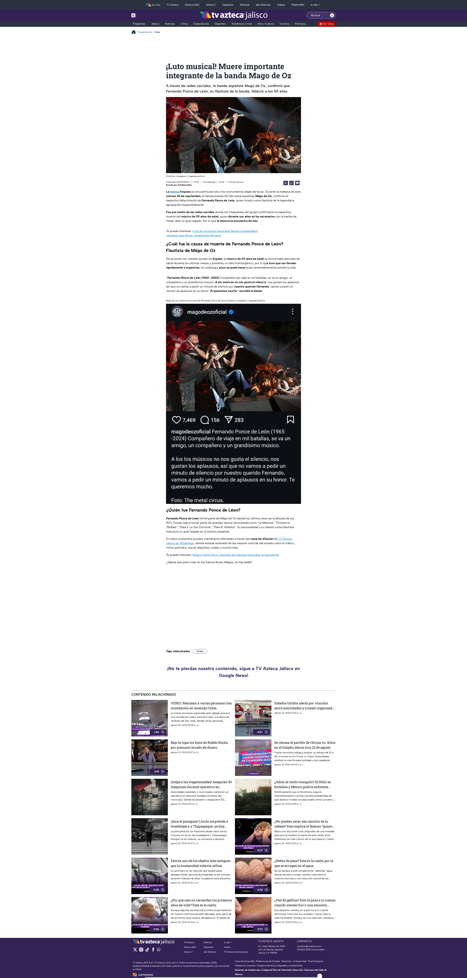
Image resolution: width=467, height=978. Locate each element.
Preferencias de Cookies (268, 961)
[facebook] (153, 950)
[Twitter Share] (285, 183)
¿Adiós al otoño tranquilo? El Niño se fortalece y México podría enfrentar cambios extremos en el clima (302, 784)
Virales (200, 651)
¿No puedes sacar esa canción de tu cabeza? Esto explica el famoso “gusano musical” (304, 824)
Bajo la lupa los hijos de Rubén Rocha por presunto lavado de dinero (199, 745)
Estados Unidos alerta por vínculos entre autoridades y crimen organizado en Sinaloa (304, 706)
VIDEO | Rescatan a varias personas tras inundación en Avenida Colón (201, 705)
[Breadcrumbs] (135, 32)
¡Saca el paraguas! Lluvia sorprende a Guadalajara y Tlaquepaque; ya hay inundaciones (199, 824)
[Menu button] (146, 15)
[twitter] (135, 950)
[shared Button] (291, 183)
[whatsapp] (159, 950)
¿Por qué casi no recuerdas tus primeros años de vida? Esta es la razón (201, 902)
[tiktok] (147, 950)
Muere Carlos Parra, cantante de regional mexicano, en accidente (235, 555)
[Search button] (332, 15)
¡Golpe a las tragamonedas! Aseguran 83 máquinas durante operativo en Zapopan (201, 784)
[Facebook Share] (297, 183)
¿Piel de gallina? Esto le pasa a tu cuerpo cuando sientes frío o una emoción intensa (305, 903)
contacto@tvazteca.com (309, 946)
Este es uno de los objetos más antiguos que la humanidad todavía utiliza (201, 863)
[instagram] (141, 950)
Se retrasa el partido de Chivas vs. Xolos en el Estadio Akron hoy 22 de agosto (304, 745)
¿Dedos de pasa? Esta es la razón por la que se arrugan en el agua (303, 863)
